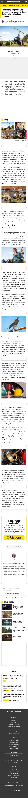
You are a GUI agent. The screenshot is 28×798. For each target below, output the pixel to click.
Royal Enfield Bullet (16, 284)
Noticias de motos (18, 593)
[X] (2, 91)
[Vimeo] (16, 790)
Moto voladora (8, 588)
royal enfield (16, 588)
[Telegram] (2, 86)
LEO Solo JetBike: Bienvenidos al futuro (18, 637)
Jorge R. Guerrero (15, 51)
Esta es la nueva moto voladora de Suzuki (18, 622)
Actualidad (8, 593)
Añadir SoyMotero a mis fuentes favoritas (14, 537)
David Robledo (13, 690)
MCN (12, 169)
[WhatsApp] (2, 82)
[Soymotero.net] (14, 711)
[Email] (2, 84)
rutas (4, 680)
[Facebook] (2, 88)
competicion (5, 690)
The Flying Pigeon (7, 590)
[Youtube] (19, 790)
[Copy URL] (2, 93)
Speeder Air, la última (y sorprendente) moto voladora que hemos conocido (19, 606)
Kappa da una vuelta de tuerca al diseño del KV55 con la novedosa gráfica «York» (14, 696)
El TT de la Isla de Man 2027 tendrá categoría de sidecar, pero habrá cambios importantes (12, 686)
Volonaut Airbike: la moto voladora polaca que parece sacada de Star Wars (19, 629)
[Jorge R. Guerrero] (9, 51)
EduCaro (8, 681)
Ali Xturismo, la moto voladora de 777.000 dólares (18, 614)
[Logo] (14, 1)
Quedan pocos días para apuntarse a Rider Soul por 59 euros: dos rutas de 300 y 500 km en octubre (13, 677)
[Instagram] (14, 576)
